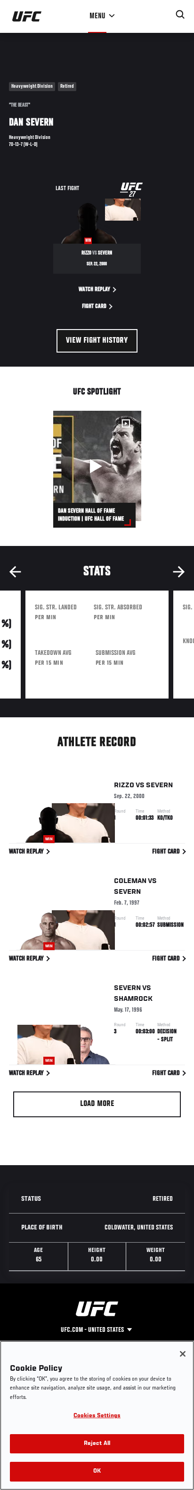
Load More (97, 1104)
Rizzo (124, 785)
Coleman (130, 881)
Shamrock (133, 999)
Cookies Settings (97, 1416)
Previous (15, 572)
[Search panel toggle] (180, 14)
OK (97, 1471)
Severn (159, 785)
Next (179, 572)
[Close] (182, 1354)
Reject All (97, 1444)
